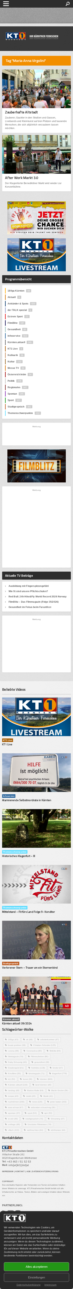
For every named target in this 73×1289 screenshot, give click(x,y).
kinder (58, 1068)
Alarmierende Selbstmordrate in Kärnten (26, 800)
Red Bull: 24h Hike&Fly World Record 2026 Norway (38, 596)
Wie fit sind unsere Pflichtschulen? (28, 591)
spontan (14, 1113)
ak (29, 1039)
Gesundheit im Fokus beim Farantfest (30, 607)
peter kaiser (58, 1102)
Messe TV (16, 368)
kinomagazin (36, 1073)
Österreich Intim (19, 374)
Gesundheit (17, 329)
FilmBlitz (16, 323)
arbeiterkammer (49, 1039)
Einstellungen (36, 1277)
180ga (13, 1039)
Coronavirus (34, 1051)
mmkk (30, 1096)
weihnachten (35, 1130)
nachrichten (16, 1102)
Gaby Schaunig (17, 1062)
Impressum (50, 1285)
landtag (13, 1090)
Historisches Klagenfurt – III (18, 856)
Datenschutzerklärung (29, 1285)
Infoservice (17, 335)
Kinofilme (14, 1073)
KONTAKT (20, 1171)
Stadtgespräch (19, 406)
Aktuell (14, 297)
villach (13, 1130)
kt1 (11, 1079)
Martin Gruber (59, 1090)
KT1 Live (15, 348)
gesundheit (41, 1062)
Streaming (57, 1119)
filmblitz (55, 1051)
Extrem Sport (18, 316)
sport (32, 1113)
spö (48, 1113)
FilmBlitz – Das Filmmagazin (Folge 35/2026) (34, 601)
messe (13, 1096)
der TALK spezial (19, 310)
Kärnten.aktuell (20, 342)
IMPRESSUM (7, 1171)
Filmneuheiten (39, 1056)
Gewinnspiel (15, 1068)
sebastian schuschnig (43, 1107)
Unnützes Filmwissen (39, 1124)
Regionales (17, 387)
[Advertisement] (36, 435)
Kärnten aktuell (17, 1085)
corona (13, 1051)
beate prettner (17, 1045)
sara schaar (15, 1107)
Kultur (14, 361)
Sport (14, 400)
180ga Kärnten (19, 290)
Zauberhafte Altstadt (21, 112)
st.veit (13, 1119)
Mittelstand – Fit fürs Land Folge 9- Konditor (28, 912)
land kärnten (43, 1085)
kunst (27, 1079)
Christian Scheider (44, 1045)
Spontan (16, 393)
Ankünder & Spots (21, 303)
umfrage (14, 1124)
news (37, 1102)
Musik (48, 1096)
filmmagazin (15, 1056)
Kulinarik (15, 355)
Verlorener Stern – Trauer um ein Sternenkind (30, 967)
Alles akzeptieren (36, 1266)
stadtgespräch (34, 1119)
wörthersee (58, 1130)
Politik (14, 381)
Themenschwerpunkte (24, 413)
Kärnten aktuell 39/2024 (17, 1023)
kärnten (46, 1079)
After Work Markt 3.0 (21, 177)
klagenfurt (59, 1073)
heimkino (38, 1068)
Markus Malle (35, 1090)
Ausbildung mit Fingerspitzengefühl (29, 586)
